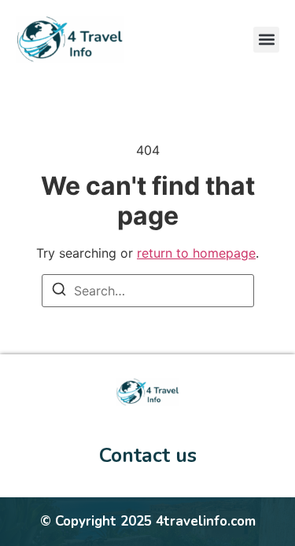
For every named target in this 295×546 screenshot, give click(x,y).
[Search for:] (148, 290)
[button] (266, 40)
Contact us (148, 455)
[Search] (59, 291)
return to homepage (196, 253)
